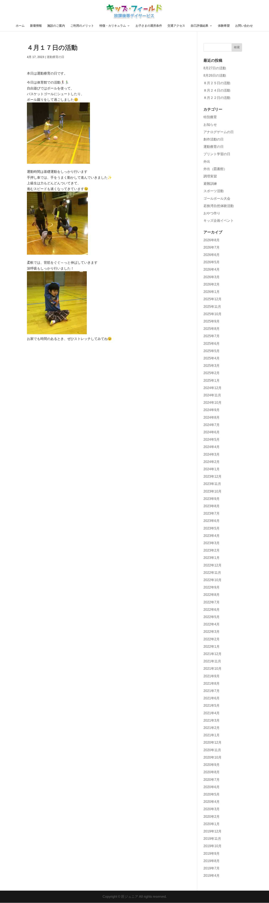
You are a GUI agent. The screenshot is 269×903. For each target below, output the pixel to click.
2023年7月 (211, 513)
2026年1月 (211, 292)
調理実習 (210, 176)
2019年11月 (212, 838)
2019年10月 (212, 846)
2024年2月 (211, 462)
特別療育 (210, 117)
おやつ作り (211, 213)
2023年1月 (211, 558)
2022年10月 (212, 580)
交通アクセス (176, 25)
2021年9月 (211, 676)
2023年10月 (212, 491)
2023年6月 (211, 521)
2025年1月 (211, 380)
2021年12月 (212, 654)
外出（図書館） (215, 169)
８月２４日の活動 (216, 90)
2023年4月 (211, 535)
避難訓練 (210, 183)
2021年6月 (211, 698)
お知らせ (210, 124)
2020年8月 (211, 772)
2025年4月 (211, 358)
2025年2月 (211, 373)
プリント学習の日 (216, 154)
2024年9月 (211, 410)
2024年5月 (211, 439)
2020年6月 (211, 787)
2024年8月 (211, 417)
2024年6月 (211, 432)
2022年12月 (212, 565)
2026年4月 (211, 269)
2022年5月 (211, 617)
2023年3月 (211, 543)
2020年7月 (211, 779)
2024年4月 (211, 447)
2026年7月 (211, 247)
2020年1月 (211, 824)
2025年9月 (211, 321)
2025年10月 (212, 314)
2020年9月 (211, 765)
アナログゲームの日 (218, 132)
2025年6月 (211, 343)
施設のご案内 (56, 25)
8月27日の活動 (214, 68)
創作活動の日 (213, 139)
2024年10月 (212, 402)
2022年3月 (211, 631)
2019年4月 (211, 875)
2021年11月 (212, 661)
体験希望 (224, 25)
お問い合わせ (244, 25)
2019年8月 (211, 861)
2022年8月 (211, 594)
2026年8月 (211, 240)
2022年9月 (211, 587)
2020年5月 (211, 794)
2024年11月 (212, 395)
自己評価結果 (199, 25)
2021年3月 (211, 720)
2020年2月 (211, 816)
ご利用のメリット (82, 25)
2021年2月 (211, 728)
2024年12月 (212, 388)
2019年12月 (212, 831)
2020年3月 (211, 809)
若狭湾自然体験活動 (218, 206)
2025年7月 (211, 336)
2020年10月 (212, 757)
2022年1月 (211, 646)
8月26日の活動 (214, 75)
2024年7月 (211, 425)
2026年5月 (211, 262)
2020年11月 (212, 750)
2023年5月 (211, 528)
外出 (206, 161)
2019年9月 (211, 853)
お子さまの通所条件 (149, 25)
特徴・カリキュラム (112, 25)
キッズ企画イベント (218, 220)
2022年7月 (211, 602)
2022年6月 (211, 609)
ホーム (20, 25)
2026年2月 (211, 284)
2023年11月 (212, 484)
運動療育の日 (55, 57)
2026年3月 (211, 277)
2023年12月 (212, 476)
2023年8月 (211, 506)
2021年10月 (212, 668)
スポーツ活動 (213, 191)
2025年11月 (212, 306)
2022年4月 (211, 624)
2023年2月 (211, 550)
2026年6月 (211, 255)
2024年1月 (211, 469)
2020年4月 (211, 801)
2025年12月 (212, 299)
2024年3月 (211, 454)
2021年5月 (211, 705)
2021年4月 (211, 713)
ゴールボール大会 (216, 198)
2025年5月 (211, 351)
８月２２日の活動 (216, 98)
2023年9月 (211, 499)
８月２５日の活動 (216, 83)
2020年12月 (212, 742)
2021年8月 (211, 683)
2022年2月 (211, 639)
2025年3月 (211, 365)
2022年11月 (212, 572)
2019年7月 (211, 868)
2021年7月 (211, 691)
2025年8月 (211, 328)
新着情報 (36, 25)
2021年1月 (211, 735)
